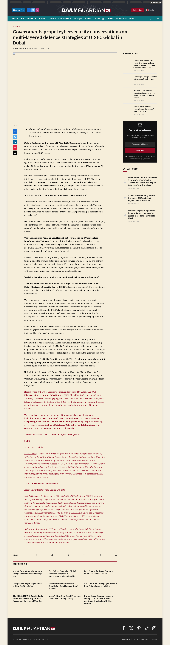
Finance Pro (18, 10)
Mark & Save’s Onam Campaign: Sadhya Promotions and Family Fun (27, 573)
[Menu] (158, 18)
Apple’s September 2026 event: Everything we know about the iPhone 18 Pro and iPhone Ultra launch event (144, 64)
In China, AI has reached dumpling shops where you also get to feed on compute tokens (144, 94)
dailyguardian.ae (20, 48)
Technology (99, 18)
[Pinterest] (15, 147)
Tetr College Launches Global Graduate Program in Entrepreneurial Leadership (62, 573)
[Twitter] (15, 137)
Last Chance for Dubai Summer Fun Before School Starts (98, 572)
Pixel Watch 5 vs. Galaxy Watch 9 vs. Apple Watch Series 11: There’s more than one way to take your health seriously (142, 181)
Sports (88, 18)
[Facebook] (15, 131)
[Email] (15, 153)
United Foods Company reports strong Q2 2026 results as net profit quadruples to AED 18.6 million (98, 600)
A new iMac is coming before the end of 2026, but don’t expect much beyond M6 (141, 198)
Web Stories (121, 18)
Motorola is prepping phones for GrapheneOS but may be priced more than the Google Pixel (141, 214)
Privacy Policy (137, 159)
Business (43, 18)
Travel (110, 18)
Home (15, 18)
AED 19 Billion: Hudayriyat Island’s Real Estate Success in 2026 (100, 584)
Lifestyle (78, 18)
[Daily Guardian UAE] (86, 10)
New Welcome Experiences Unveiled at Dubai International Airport (63, 586)
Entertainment (64, 18)
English (152, 10)
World (53, 18)
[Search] (154, 18)
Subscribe (137, 10)
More (131, 18)
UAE (22, 18)
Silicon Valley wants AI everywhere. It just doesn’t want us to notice (143, 109)
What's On (16, 26)
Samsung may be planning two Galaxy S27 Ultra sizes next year (145, 79)
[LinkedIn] (15, 142)
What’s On (31, 18)
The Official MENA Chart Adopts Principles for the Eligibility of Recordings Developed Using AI (28, 598)
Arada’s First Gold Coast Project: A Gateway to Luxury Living (64, 597)
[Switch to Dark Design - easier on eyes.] (150, 19)
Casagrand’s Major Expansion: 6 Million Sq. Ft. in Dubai (28, 584)
